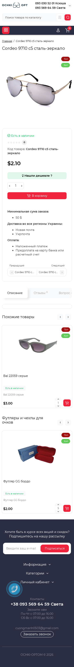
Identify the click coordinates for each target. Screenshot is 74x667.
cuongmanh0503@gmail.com (37, 628)
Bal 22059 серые (15, 376)
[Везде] (60, 17)
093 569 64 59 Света (50, 8)
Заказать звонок (37, 634)
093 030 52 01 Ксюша (50, 3)
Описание (15, 293)
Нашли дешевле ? (38, 175)
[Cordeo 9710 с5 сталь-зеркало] (37, 89)
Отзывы (41, 293)
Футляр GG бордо (16, 481)
